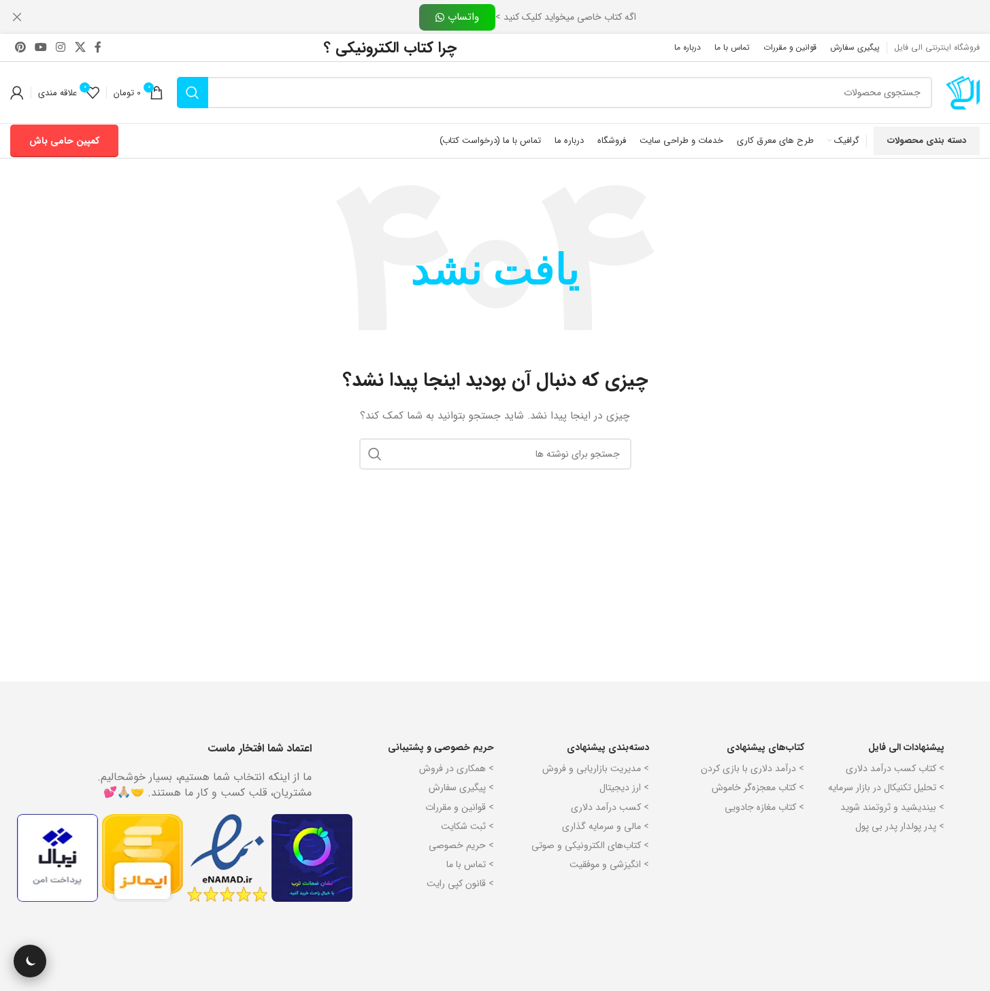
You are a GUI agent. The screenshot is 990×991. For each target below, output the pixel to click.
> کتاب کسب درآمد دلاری (895, 768)
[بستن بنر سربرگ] (17, 17)
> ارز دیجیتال (624, 787)
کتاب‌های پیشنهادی (765, 747)
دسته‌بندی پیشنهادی (608, 747)
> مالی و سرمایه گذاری (605, 826)
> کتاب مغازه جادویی (764, 807)
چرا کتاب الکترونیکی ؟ (390, 47)
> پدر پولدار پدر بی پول (899, 826)
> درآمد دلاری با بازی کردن (752, 768)
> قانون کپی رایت (460, 883)
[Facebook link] (98, 48)
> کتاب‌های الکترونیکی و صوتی (590, 845)
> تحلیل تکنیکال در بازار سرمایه (886, 787)
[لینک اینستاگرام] (61, 48)
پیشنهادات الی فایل (906, 747)
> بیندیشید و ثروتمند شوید (892, 807)
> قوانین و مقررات (459, 807)
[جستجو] (192, 92)
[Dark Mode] (30, 961)
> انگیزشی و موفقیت (609, 864)
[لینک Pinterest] (20, 48)
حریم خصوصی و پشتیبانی (441, 747)
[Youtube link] (40, 48)
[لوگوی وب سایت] (963, 91)
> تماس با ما (470, 864)
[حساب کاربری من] (17, 92)
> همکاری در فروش (456, 768)
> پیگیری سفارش (461, 787)
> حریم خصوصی (461, 845)
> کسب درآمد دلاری (610, 807)
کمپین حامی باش (64, 140)
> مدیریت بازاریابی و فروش (595, 768)
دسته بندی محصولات (926, 140)
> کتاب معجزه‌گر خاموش (758, 787)
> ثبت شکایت (467, 826)
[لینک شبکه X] (80, 48)
